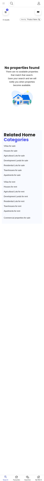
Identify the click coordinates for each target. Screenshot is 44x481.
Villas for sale (10, 146)
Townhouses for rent (12, 206)
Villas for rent (9, 182)
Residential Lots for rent (14, 201)
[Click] (39, 3)
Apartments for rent (12, 211)
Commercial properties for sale (17, 218)
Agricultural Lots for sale (14, 156)
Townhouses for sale (13, 170)
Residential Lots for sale (14, 165)
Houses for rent (10, 187)
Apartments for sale (12, 175)
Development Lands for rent (16, 196)
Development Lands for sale (16, 161)
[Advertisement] (22, 31)
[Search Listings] (11, 3)
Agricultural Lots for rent (14, 192)
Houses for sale (10, 151)
